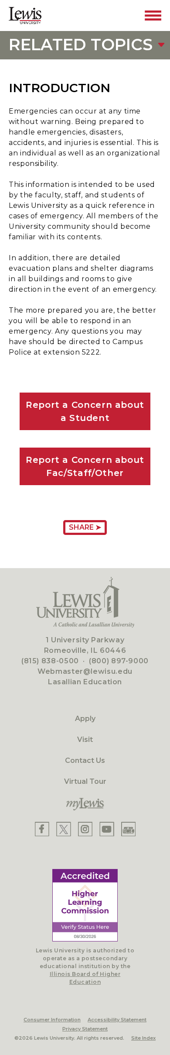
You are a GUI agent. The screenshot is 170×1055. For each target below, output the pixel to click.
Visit (85, 739)
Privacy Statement (85, 1029)
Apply (85, 718)
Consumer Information (52, 1020)
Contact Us (85, 760)
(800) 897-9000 (119, 661)
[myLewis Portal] (85, 804)
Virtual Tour (85, 781)
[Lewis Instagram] (85, 829)
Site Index (143, 1038)
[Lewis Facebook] (42, 829)
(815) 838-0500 (50, 661)
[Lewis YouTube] (106, 829)
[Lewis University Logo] (25, 15)
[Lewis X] (63, 829)
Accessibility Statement (117, 1020)
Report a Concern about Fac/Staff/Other (85, 466)
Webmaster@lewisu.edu (85, 671)
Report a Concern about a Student (85, 411)
